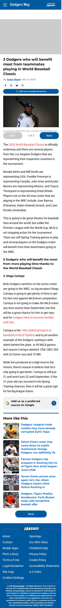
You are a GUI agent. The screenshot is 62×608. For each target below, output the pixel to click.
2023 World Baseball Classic (26, 144)
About (6, 536)
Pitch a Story (10, 554)
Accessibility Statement (44, 566)
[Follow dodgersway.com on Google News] (54, 403)
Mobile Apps (10, 548)
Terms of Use (11, 560)
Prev (13, 135)
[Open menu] (5, 5)
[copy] (22, 85)
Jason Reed (13, 79)
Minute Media (18, 586)
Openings (35, 536)
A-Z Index (35, 571)
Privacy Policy (38, 554)
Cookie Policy (37, 560)
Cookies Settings (13, 577)
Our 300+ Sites (38, 542)
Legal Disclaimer (13, 566)
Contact (8, 542)
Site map (8, 571)
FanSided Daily (38, 548)
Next (49, 135)
